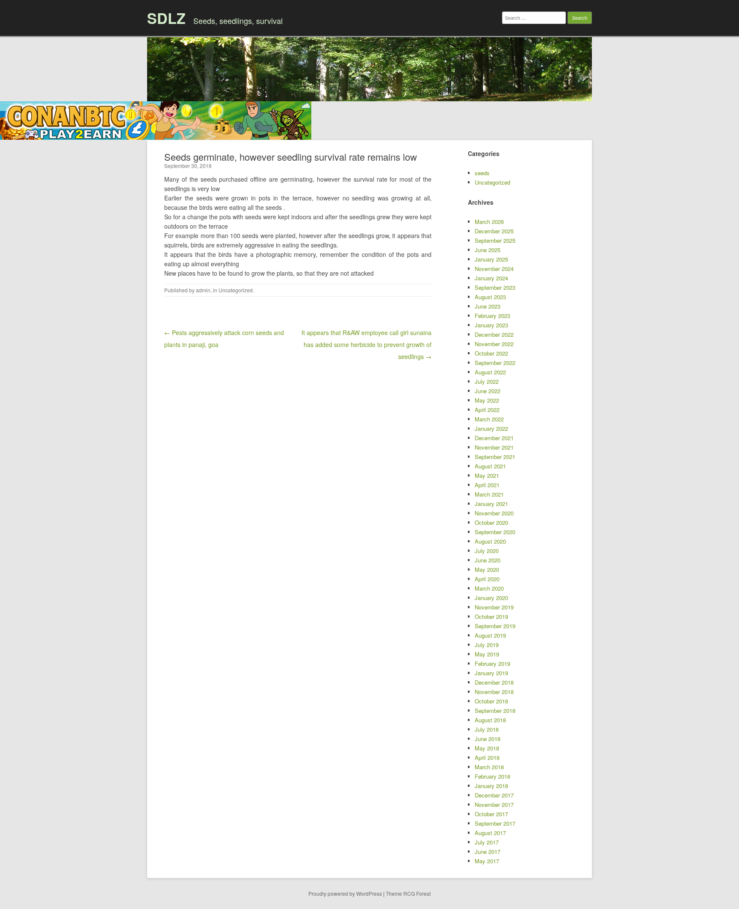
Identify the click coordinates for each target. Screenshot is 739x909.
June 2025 (487, 250)
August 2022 (490, 372)
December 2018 (494, 682)
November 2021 (494, 447)
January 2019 (491, 673)
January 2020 (491, 598)
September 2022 (495, 363)
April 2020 (487, 579)
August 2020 (490, 541)
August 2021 (490, 466)
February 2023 (492, 316)
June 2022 (487, 391)
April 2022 (487, 410)
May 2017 (487, 861)
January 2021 (491, 504)
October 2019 (491, 616)
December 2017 (494, 795)
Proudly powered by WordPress (345, 893)
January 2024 (491, 278)
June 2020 (487, 560)
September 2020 (495, 532)
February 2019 (492, 663)
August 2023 (490, 297)
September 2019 (495, 626)
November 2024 (494, 269)
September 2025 (495, 240)
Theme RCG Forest (408, 893)
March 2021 (489, 494)
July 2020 (487, 551)
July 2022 (487, 381)
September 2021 (495, 457)
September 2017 (495, 823)
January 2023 (491, 325)
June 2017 (487, 851)
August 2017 (490, 833)
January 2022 (491, 428)
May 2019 (487, 654)
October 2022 (491, 353)
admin (203, 290)
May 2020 (487, 569)
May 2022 (487, 400)
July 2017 (487, 842)
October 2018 (491, 701)
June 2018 (487, 739)
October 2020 (491, 522)
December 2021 (494, 438)
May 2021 (487, 475)
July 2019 (487, 645)
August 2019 (490, 635)
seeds (482, 173)
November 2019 (494, 607)
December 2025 (494, 231)
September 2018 (495, 710)
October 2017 (491, 814)
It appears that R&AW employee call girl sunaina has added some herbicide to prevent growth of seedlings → (367, 344)
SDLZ (166, 18)
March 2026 (489, 222)
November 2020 (494, 513)
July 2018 (487, 729)
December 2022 (494, 334)
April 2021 (487, 485)
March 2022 (489, 419)
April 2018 (487, 757)
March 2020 (489, 588)
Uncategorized (236, 290)
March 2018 (489, 767)
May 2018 (487, 748)
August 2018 (490, 720)
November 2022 (494, 344)
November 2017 (494, 804)
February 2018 (492, 776)
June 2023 (487, 306)
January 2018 (491, 786)
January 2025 (491, 259)
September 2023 (495, 287)
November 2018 (494, 692)
